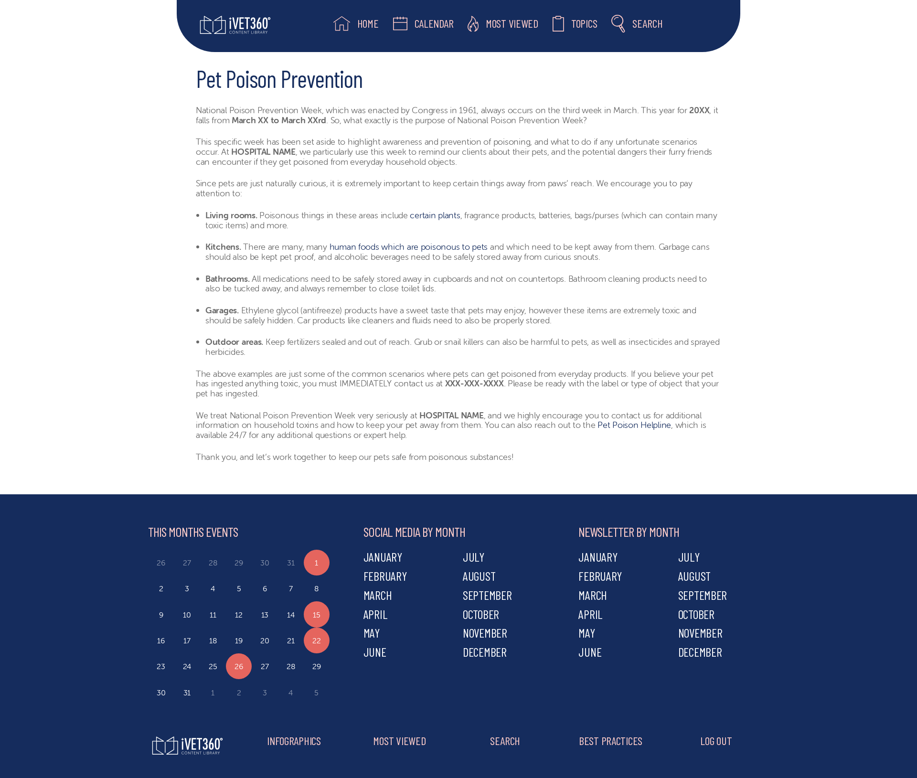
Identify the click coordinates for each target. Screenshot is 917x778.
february (385, 575)
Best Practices (610, 740)
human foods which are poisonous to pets (409, 246)
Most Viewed (399, 740)
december (485, 651)
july (473, 556)
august (479, 575)
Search (505, 740)
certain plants (435, 215)
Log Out (716, 740)
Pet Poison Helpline (634, 424)
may (371, 632)
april (375, 614)
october (481, 614)
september (487, 594)
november (485, 632)
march (377, 594)
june (374, 651)
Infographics (294, 740)
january (382, 556)
